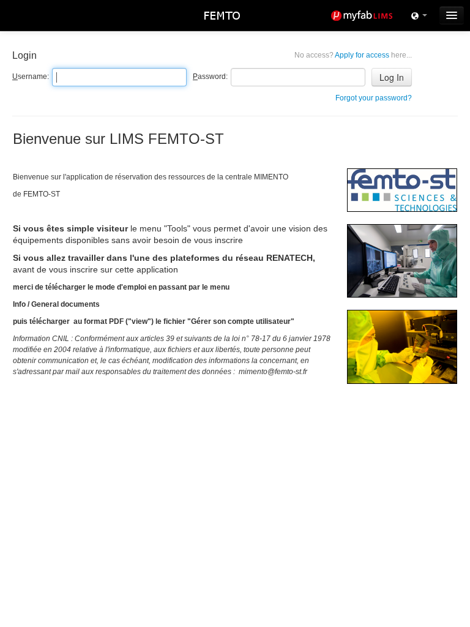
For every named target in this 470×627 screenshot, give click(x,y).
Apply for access (353, 55)
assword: (210, 76)
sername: (30, 76)
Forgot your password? (373, 98)
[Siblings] (418, 15)
